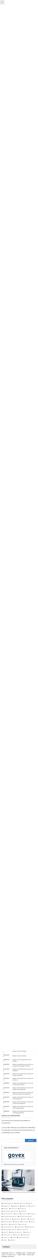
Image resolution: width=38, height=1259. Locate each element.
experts (17, 1219)
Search (30, 1140)
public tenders (7, 1234)
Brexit (5, 1208)
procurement (23, 1229)
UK (14, 1237)
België (24, 1206)
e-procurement (8, 1213)
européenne (7, 1219)
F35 (24, 1219)
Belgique (6, 1206)
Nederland (20, 1227)
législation (13, 1224)
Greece (25, 1221)
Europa (24, 1213)
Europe (32, 1213)
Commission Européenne (10, 1211)
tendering (26, 1234)
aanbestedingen (8, 1203)
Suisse (17, 1234)
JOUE (5, 1224)
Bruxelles (22, 1208)
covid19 (23, 1211)
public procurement (16, 1232)
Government (7, 1221)
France (32, 1219)
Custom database (31, 1192)
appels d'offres (20, 1203)
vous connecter (15, 1120)
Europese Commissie (25, 1216)
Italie (33, 1221)
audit (30, 1203)
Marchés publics (8, 1227)
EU (17, 1213)
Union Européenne (23, 1237)
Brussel (13, 1208)
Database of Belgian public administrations (13, 1192)
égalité (12, 1240)
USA (5, 1240)
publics (27, 1232)
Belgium (16, 1206)
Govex (17, 1221)
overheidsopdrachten (9, 1229)
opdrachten (30, 1227)
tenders (6, 1237)
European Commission (10, 1216)
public (5, 1232)
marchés (23, 1224)
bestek (32, 1206)
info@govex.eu (11, 1254)
